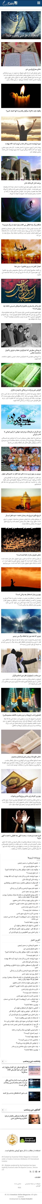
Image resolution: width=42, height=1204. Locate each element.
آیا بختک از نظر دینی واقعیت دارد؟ (26, 1018)
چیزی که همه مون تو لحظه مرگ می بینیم (27, 636)
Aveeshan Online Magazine (20, 1194)
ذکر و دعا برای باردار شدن (29, 907)
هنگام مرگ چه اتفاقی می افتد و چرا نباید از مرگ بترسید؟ (21, 225)
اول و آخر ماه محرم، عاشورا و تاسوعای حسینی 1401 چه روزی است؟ (22, 307)
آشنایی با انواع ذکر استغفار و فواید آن (26, 925)
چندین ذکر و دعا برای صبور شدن (27, 913)
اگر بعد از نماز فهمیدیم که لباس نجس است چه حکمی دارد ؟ (20, 1025)
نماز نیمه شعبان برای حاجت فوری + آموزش (24, 903)
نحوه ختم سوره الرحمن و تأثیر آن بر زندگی (24, 888)
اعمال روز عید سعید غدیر (30, 891)
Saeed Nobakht (26, 1199)
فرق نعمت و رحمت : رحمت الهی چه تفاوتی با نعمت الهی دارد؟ (21, 837)
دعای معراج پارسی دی (33, 69)
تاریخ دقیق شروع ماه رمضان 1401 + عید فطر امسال (23, 515)
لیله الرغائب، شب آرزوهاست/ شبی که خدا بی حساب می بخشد (21, 918)
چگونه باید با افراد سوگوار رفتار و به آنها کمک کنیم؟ (23, 111)
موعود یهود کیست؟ (31, 1036)
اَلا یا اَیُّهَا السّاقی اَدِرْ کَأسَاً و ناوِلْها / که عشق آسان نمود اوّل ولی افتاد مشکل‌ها (14, 1069)
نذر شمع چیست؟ (32, 873)
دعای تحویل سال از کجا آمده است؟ (29, 555)
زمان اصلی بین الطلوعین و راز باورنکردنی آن (23, 932)
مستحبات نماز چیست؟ (30, 910)
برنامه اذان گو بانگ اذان (32, 183)
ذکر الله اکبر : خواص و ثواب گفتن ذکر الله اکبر (23, 929)
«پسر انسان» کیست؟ (31, 1033)
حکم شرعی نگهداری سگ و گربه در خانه (25, 1030)
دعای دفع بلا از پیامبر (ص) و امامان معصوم (26, 757)
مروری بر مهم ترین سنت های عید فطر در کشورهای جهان (21, 474)
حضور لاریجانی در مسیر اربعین (28, 863)
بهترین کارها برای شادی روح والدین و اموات (26, 796)
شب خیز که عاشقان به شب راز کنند (15, 1093)
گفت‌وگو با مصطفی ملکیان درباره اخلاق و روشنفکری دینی (21, 884)
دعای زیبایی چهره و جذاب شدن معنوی (25, 900)
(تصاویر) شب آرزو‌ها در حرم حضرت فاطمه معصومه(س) (22, 715)
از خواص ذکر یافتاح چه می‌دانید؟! (27, 1043)
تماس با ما (17, 1184)
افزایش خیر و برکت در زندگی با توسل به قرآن (26, 390)
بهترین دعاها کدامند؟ (31, 922)
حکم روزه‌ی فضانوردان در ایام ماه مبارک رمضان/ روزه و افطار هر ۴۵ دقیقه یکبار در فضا (20, 896)
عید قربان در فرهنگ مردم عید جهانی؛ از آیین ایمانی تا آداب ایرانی (22, 433)
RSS (19, 1187)
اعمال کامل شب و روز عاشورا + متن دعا (27, 266)
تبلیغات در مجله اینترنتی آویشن (32, 1185)
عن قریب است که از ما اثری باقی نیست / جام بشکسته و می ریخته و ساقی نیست (15, 1082)
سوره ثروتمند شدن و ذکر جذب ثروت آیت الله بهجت (23, 144)
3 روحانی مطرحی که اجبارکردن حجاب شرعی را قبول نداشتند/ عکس (23, 351)
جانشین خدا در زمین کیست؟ (28, 1040)
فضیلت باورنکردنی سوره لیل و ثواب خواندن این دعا (21, 1021)
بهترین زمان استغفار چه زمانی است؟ (28, 594)
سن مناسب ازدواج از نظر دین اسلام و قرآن (26, 675)
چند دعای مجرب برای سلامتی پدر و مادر (25, 1046)
